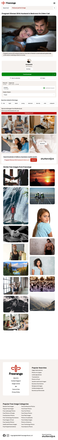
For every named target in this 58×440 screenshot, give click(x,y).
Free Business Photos (8, 415)
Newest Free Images (8, 406)
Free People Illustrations (9, 426)
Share (43, 78)
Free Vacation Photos (8, 422)
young (13, 103)
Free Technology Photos (27, 424)
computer (42, 103)
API (16, 386)
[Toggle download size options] (54, 74)
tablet (6, 103)
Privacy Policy (16, 392)
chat (35, 103)
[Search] (54, 7)
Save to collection (16, 78)
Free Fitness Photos (26, 413)
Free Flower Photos (26, 408)
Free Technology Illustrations (11, 417)
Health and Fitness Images (10, 424)
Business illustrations (37, 384)
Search (34, 160)
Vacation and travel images (39, 381)
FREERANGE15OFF (29, 113)
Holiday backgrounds (37, 388)
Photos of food (36, 379)
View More (42, 143)
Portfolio (28, 69)
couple (50, 103)
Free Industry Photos (27, 426)
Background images (37, 386)
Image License (16, 383)
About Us (15, 378)
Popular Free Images (8, 408)
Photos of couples (37, 372)
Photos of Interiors (26, 422)
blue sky (29, 103)
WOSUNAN (29, 64)
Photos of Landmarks (27, 417)
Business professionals (38, 390)
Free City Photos (25, 411)
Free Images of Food (8, 420)
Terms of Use (16, 389)
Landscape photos (37, 375)
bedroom (21, 103)
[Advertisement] (15, 341)
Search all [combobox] (6, 8)
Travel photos (35, 377)
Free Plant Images (26, 415)
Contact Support (16, 381)
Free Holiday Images (26, 420)
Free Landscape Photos (9, 411)
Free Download (27, 74)
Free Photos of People (9, 413)
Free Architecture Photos (28, 406)
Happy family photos (37, 370)
